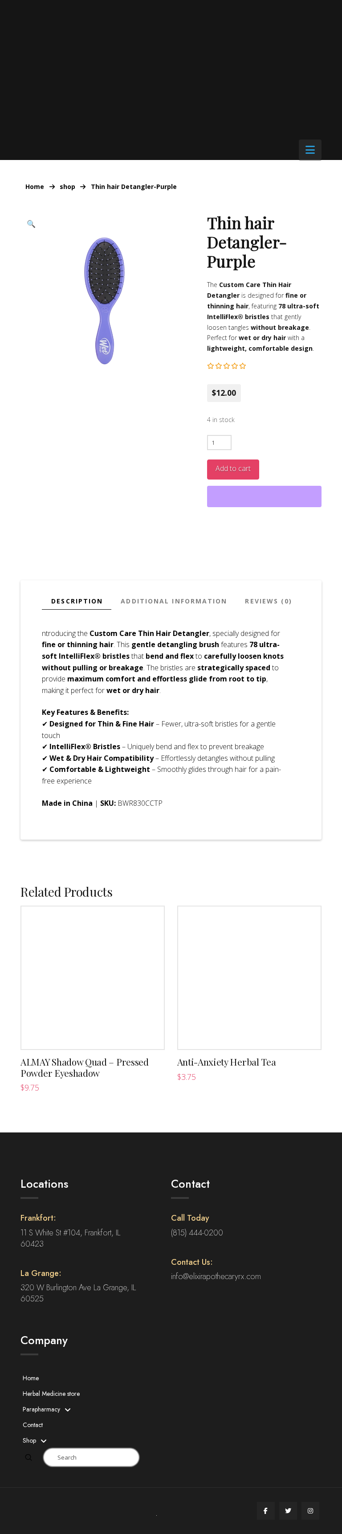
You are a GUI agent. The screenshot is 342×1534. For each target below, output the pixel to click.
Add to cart (233, 468)
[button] (310, 149)
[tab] (76, 602)
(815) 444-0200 (197, 1233)
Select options (93, 1034)
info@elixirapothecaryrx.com (216, 1276)
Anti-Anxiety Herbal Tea (226, 1062)
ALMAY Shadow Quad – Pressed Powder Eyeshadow (84, 1067)
